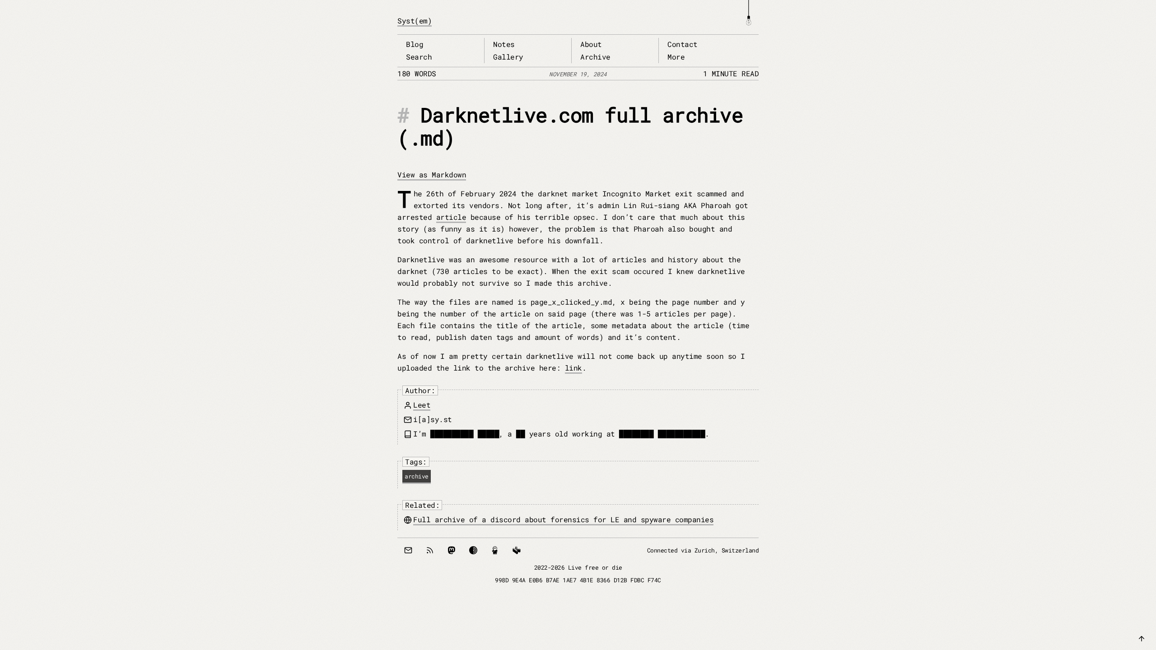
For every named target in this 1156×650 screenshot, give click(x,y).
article (451, 217)
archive (417, 476)
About (591, 44)
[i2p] (495, 550)
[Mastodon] (451, 550)
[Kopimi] (516, 550)
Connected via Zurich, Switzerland (703, 550)
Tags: (416, 461)
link (573, 367)
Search (419, 56)
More (676, 56)
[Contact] (408, 550)
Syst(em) (414, 20)
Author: (420, 390)
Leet (421, 404)
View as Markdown (431, 174)
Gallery (508, 56)
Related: (422, 505)
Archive (595, 56)
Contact (682, 44)
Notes (504, 44)
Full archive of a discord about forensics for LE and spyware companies (563, 519)
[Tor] (473, 550)
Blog (414, 44)
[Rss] (430, 550)
